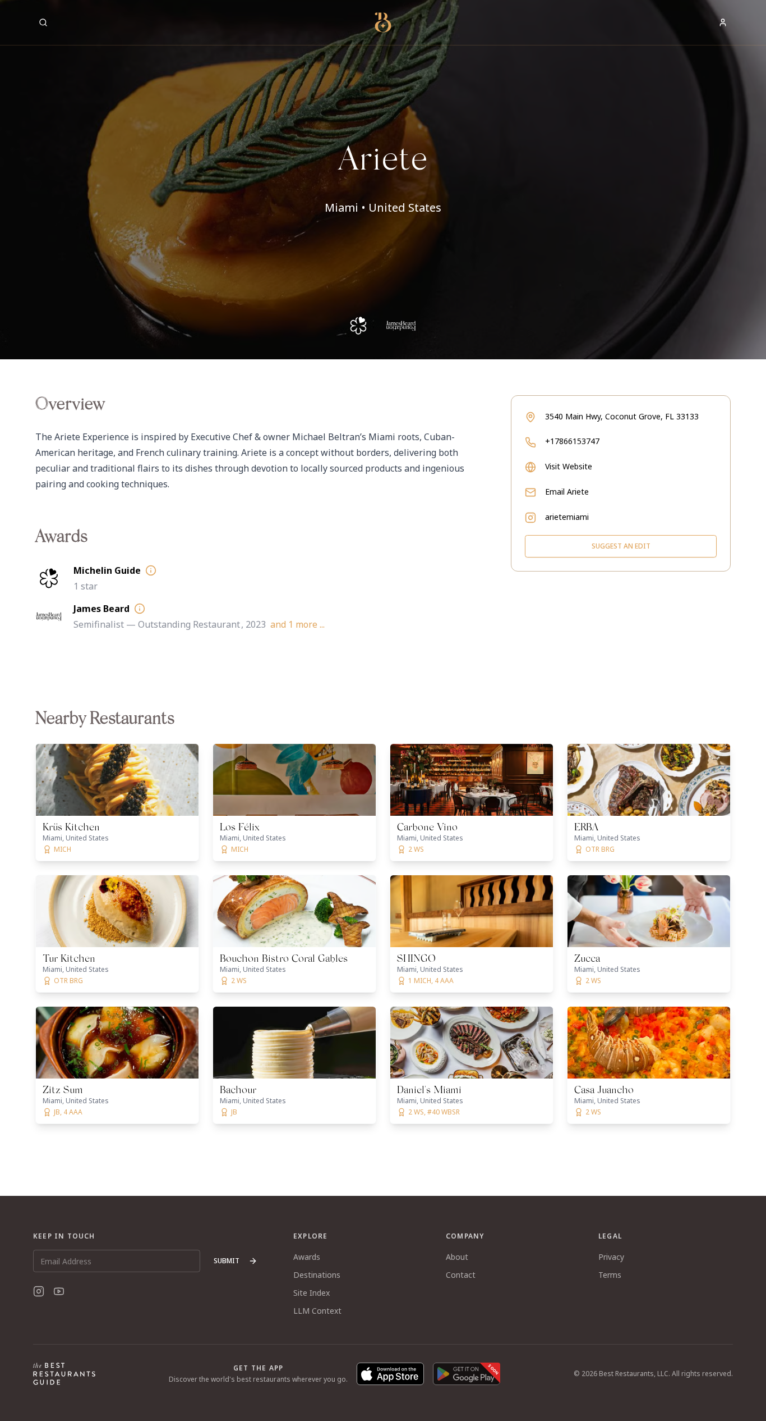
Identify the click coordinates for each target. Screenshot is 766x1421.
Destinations (316, 1274)
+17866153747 (572, 441)
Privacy (611, 1256)
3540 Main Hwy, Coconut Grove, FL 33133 (622, 416)
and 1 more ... (297, 624)
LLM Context (317, 1310)
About (457, 1256)
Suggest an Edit (621, 546)
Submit (226, 1260)
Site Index (311, 1292)
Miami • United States (383, 207)
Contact (461, 1274)
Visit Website (568, 466)
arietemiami (567, 516)
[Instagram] (38, 1291)
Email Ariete (567, 491)
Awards (306, 1256)
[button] (383, 179)
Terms (609, 1274)
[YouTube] (58, 1291)
